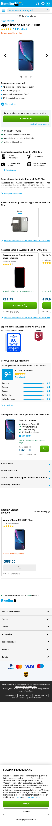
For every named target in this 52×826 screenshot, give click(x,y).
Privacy (21, 695)
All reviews (8, 405)
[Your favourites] (43, 4)
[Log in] (37, 4)
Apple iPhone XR (8, 21)
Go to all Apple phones (39, 124)
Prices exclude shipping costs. (26, 687)
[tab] (21, 77)
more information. (26, 691)
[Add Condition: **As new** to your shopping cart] (44, 449)
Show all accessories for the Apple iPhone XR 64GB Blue (27, 241)
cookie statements (32, 797)
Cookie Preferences (40, 695)
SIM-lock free (10, 104)
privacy (18, 797)
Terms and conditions (18, 698)
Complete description (13, 193)
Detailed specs (10, 170)
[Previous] (5, 55)
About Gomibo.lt (10, 695)
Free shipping (15, 311)
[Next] (46, 55)
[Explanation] (38, 424)
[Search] (48, 10)
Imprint (28, 695)
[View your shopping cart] (48, 4)
